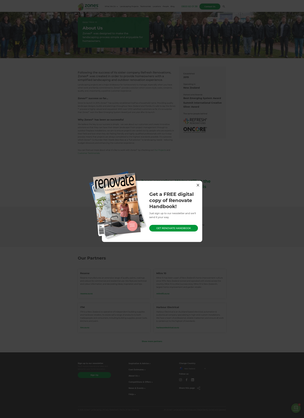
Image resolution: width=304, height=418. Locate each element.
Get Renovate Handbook (173, 228)
